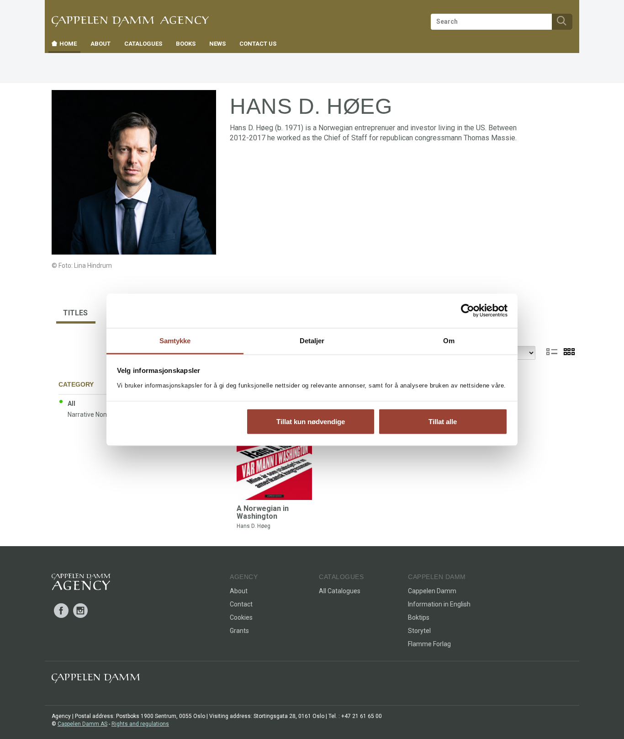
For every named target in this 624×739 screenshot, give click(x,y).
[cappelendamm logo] (96, 680)
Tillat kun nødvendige (310, 421)
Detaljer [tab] (312, 340)
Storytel (419, 630)
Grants (239, 630)
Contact (241, 604)
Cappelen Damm (432, 591)
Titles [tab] (75, 312)
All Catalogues (339, 591)
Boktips (418, 617)
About (239, 591)
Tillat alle (442, 421)
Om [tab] (449, 340)
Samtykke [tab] (175, 340)
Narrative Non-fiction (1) (102, 414)
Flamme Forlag (429, 644)
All (71, 403)
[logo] (81, 583)
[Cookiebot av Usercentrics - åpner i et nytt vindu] (468, 311)
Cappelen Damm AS (82, 724)
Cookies (241, 617)
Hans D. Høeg (253, 526)
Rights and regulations (140, 724)
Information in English (439, 604)
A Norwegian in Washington (263, 512)
